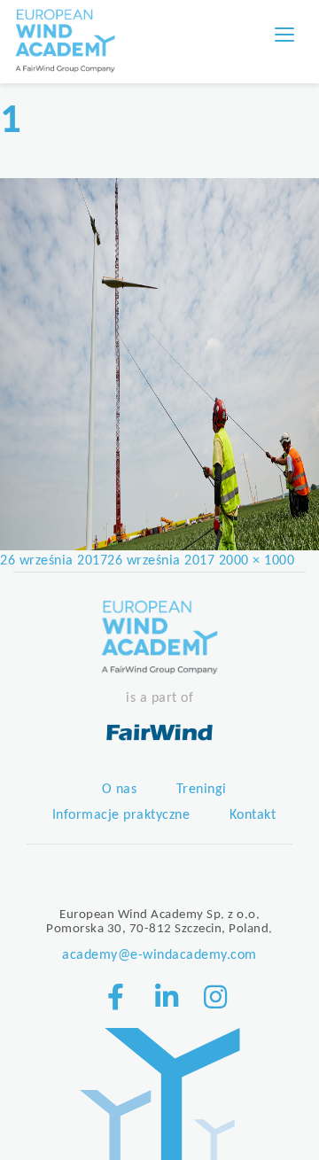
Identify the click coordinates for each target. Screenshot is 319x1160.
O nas (119, 789)
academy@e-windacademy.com (159, 955)
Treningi (201, 789)
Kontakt (253, 815)
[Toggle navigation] (284, 34)
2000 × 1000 (257, 561)
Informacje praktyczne (121, 815)
